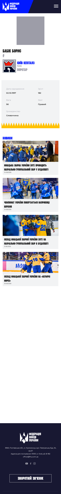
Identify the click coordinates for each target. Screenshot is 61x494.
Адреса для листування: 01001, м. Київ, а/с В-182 (30, 454)
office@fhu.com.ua (30, 457)
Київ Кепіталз (25, 63)
